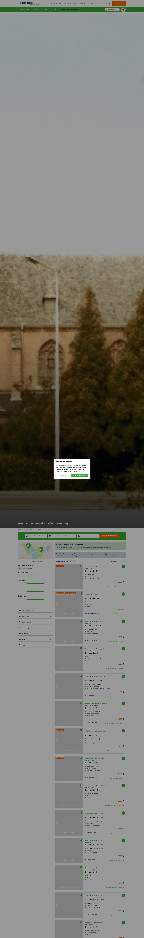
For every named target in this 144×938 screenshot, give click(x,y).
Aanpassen (63, 476)
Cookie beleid (83, 472)
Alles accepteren (79, 476)
